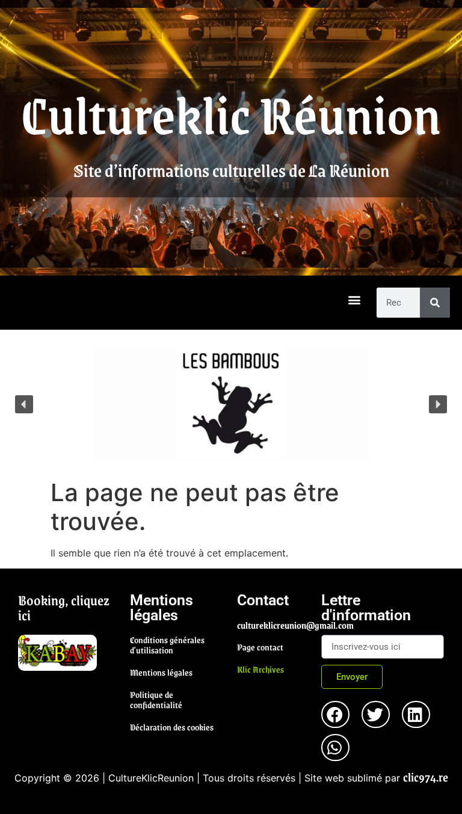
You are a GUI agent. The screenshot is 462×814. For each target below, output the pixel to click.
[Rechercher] (435, 303)
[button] (355, 300)
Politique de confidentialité (156, 699)
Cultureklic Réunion (231, 113)
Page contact (260, 647)
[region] (231, 404)
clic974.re (425, 776)
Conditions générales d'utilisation (167, 644)
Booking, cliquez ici (63, 607)
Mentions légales (161, 672)
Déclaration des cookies (172, 727)
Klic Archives (260, 669)
